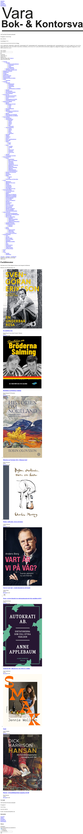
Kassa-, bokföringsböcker (11, 139)
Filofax (9, 87)
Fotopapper (10, 150)
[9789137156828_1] (22, 519)
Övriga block (11, 126)
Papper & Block (6, 116)
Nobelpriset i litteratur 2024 (11, 69)
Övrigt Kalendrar (9, 93)
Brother (9, 105)
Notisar (7, 141)
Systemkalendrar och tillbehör (14, 88)
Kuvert (7, 98)
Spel (4, 250)
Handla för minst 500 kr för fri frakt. (8, 258)
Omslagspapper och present (11, 99)
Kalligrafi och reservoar (13, 165)
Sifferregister (11, 230)
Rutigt (9, 131)
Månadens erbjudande (7, 71)
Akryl (7, 235)
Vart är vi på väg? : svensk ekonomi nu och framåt (16, 587)
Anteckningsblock (9, 119)
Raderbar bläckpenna (12, 167)
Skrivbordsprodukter (7, 189)
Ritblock (7, 183)
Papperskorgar (9, 202)
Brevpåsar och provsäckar (11, 95)
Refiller (7, 175)
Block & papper (9, 238)
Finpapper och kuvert (10, 96)
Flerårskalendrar (9, 91)
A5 (9, 153)
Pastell (7, 243)
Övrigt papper (11, 152)
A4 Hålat (10, 147)
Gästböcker (8, 136)
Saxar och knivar (9, 206)
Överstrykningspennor (12, 170)
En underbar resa (8, 330)
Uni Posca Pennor (9, 248)
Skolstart (7, 89)
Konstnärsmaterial (7, 234)
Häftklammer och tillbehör (11, 195)
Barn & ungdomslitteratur (13, 63)
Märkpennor (10, 166)
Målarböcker (8, 181)
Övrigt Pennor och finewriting (12, 179)
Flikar (9, 143)
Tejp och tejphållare (10, 209)
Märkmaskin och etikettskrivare (12, 111)
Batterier (7, 102)
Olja (6, 242)
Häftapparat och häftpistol (11, 194)
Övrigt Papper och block (11, 155)
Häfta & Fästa (8, 215)
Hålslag (7, 193)
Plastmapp (10, 226)
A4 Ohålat (10, 146)
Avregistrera (4, 830)
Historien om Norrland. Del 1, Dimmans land (15, 460)
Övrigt (4, 252)
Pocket (9, 66)
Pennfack (8, 173)
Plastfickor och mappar (10, 223)
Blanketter (8, 134)
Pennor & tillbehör (7, 156)
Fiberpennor (10, 161)
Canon (9, 106)
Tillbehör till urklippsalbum (13, 221)
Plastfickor (10, 225)
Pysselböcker (8, 185)
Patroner (10, 176)
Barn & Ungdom (6, 76)
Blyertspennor (11, 159)
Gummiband (8, 192)
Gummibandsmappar (10, 222)
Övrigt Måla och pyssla (10, 188)
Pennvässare (8, 174)
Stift (9, 178)
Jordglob (7, 253)
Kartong (7, 138)
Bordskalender (11, 83)
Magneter (8, 201)
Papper (7, 145)
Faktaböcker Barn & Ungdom (9, 78)
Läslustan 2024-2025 (10, 68)
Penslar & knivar (9, 245)
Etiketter (7, 135)
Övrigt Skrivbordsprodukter (11, 210)
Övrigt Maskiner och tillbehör (12, 115)
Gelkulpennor (11, 163)
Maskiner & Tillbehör (7, 101)
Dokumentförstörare (10, 108)
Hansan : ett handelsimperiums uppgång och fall (16, 792)
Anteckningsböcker (10, 127)
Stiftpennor (10, 168)
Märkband (10, 112)
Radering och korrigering (11, 172)
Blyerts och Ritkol (9, 239)
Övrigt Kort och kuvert (10, 100)
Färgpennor (8, 240)
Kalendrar (5, 81)
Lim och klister (9, 199)
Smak (4, 729)
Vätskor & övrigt (9, 247)
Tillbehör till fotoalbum (13, 219)
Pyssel (4, 180)
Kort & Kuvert (6, 94)
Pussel (4, 249)
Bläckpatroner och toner (11, 103)
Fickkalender (11, 85)
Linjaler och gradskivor (10, 200)
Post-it (9, 142)
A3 (9, 148)
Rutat (9, 125)
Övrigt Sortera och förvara (11, 233)
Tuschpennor (8, 246)
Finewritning (11, 162)
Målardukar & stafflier (10, 241)
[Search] (1, 53)
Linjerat (9, 121)
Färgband (8, 109)
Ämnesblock (10, 133)
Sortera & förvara (6, 212)
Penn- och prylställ (9, 205)
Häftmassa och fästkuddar (11, 196)
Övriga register (11, 232)
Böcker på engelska (7, 75)
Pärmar (7, 227)
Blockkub (10, 120)
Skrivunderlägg (9, 207)
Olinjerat (10, 122)
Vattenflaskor (8, 254)
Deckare (5, 73)
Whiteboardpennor (12, 169)
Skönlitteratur (11, 67)
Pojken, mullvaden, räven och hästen (13, 521)
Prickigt (9, 123)
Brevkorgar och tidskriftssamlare (12, 214)
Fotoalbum (10, 218)
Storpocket (8, 80)
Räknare (7, 113)
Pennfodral (8, 203)
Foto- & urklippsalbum (10, 216)
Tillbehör (7, 154)
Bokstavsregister (11, 229)
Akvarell (7, 236)
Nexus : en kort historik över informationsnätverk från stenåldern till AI (22, 598)
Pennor (7, 158)
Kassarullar (8, 140)
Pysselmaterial (9, 186)
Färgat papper (11, 149)
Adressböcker (8, 118)
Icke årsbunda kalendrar (10, 92)
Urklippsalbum (11, 220)
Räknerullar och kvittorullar (11, 114)
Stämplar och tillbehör (10, 208)
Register (7, 228)
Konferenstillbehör (9, 198)
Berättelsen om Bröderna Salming (12, 390)
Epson (9, 107)
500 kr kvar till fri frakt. (5, 59)
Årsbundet (8, 82)
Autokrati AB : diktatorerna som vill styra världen (16, 668)
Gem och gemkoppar (10, 190)
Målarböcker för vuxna (10, 182)
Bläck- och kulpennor (12, 160)
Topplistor (8, 62)
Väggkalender (11, 86)
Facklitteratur (11, 65)
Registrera (4, 829)
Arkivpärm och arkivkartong (11, 213)
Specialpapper (8, 187)
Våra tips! (5, 61)
